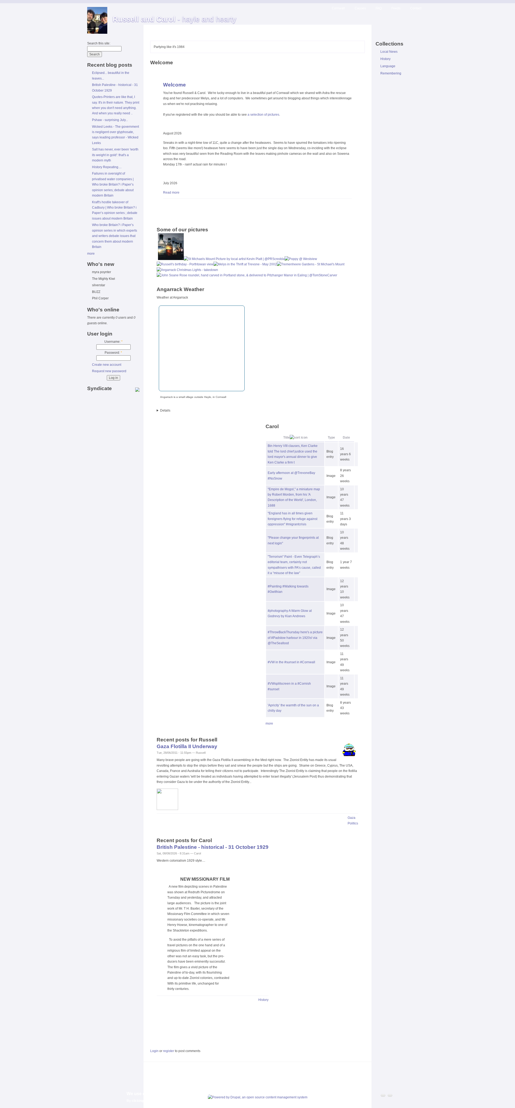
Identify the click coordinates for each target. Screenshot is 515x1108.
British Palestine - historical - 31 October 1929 (212, 847)
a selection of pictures (263, 114)
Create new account (106, 365)
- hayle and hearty (174, 19)
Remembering (390, 73)
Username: (113, 342)
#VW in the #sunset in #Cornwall (291, 662)
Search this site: (98, 43)
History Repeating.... (107, 167)
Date (346, 437)
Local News (389, 52)
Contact (415, 8)
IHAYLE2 (257, 410)
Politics (353, 823)
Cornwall (338, 8)
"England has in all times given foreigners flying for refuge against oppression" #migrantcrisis (292, 518)
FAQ (379, 8)
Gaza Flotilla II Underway (187, 746)
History (263, 1000)
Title (286, 437)
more (91, 253)
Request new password (109, 371)
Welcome (174, 85)
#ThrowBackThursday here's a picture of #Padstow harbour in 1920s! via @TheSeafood (295, 637)
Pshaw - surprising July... (110, 120)
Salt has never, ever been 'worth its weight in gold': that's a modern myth (115, 155)
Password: (113, 353)
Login (154, 1051)
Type (331, 437)
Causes (360, 8)
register (168, 1051)
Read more (171, 192)
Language (387, 66)
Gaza (351, 818)
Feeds (395, 8)
